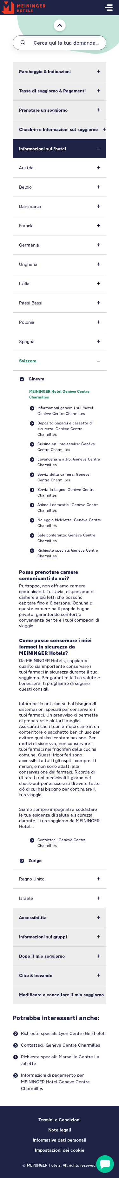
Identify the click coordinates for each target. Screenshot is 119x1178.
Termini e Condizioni (59, 1120)
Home (55, 18)
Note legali (59, 1130)
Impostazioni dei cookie (59, 1150)
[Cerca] (22, 43)
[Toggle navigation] (108, 7)
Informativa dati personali (59, 1140)
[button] (59, 71)
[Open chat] (105, 1164)
